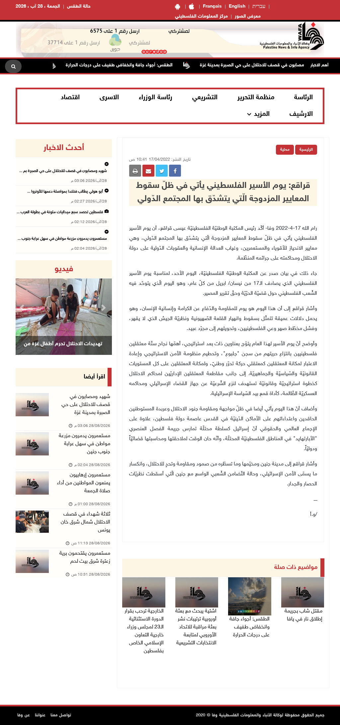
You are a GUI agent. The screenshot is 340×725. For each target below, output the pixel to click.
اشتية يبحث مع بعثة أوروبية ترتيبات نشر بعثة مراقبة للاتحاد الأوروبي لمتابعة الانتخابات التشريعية (195, 627)
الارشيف (301, 114)
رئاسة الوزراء (155, 98)
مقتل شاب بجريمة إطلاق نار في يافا (303, 615)
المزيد (262, 114)
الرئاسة (303, 98)
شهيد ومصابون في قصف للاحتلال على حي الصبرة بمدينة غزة (271, 65)
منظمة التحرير (256, 98)
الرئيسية (306, 149)
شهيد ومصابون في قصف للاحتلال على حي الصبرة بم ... (63, 171)
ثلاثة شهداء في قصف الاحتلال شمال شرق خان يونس (85, 522)
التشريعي (204, 98)
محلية (285, 149)
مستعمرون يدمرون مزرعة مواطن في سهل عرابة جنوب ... (62, 238)
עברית (259, 6)
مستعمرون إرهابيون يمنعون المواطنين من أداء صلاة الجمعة (83, 483)
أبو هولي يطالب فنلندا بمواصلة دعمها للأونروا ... (65, 191)
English (237, 6)
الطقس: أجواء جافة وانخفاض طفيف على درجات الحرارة (131, 65)
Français (212, 6)
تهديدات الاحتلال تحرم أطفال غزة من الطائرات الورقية (63, 352)
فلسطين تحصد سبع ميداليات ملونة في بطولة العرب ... (60, 212)
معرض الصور (248, 16)
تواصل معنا (60, 715)
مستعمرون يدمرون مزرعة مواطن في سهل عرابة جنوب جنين (84, 444)
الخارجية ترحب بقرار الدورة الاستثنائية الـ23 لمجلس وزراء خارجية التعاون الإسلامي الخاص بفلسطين (144, 631)
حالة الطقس (79, 6)
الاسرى (109, 98)
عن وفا (23, 715)
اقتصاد (70, 98)
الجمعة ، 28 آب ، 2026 (38, 6)
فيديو (63, 269)
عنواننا (40, 715)
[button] (23, 307)
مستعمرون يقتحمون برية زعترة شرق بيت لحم (84, 557)
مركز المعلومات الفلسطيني (201, 16)
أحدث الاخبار (63, 148)
